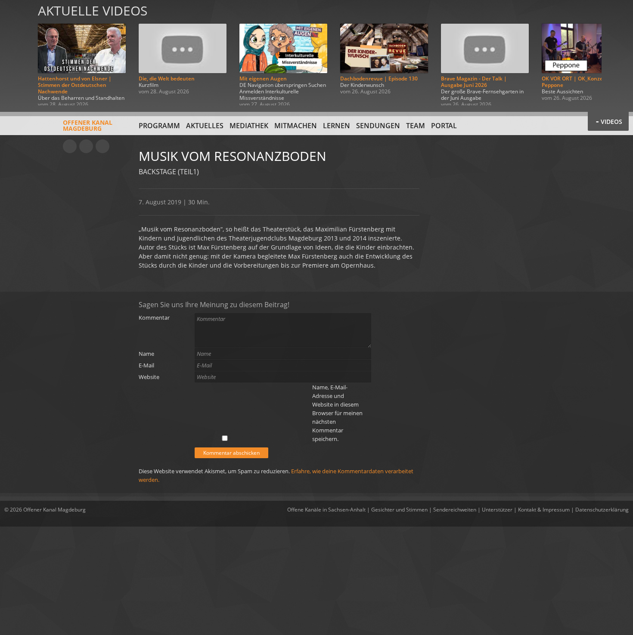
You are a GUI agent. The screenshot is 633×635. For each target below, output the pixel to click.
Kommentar (154, 317)
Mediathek (249, 125)
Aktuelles (204, 125)
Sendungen (378, 125)
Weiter (616, 52)
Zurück (16, 52)
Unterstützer (497, 509)
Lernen (336, 125)
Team (415, 125)
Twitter (102, 146)
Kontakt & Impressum (544, 509)
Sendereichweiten (454, 509)
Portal (444, 125)
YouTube (70, 146)
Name (146, 354)
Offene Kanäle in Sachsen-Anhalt (326, 509)
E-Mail (146, 365)
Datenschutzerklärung (602, 509)
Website (149, 377)
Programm (159, 125)
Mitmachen (295, 125)
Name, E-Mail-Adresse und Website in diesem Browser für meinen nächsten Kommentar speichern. (337, 413)
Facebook (86, 146)
